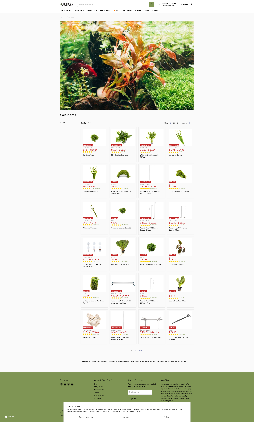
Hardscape (105, 10)
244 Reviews (153, 152)
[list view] (192, 123)
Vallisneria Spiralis (175, 155)
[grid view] (189, 123)
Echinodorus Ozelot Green (178, 301)
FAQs (147, 10)
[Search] (151, 4)
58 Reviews (124, 261)
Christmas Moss (88, 155)
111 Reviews (96, 188)
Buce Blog (127, 10)
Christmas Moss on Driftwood (179, 191)
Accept (126, 417)
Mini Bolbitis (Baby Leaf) (119, 155)
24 (171, 123)
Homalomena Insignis (176, 264)
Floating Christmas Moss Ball (150, 264)
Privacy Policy (136, 411)
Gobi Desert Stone (89, 337)
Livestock (78, 10)
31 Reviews (182, 297)
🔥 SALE (116, 10)
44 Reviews (153, 261)
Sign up (133, 399)
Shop (95, 384)
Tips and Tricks (99, 390)
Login (185, 4)
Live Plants (65, 10)
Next (140, 351)
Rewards (155, 10)
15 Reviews (153, 224)
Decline (166, 417)
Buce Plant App (99, 395)
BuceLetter (97, 398)
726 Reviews (125, 224)
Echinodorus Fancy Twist (120, 264)
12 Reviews (153, 334)
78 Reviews (95, 224)
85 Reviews (182, 188)
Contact (96, 393)
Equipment (91, 10)
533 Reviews (96, 152)
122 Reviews (182, 152)
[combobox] (113, 4)
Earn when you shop (168, 5)
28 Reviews (153, 297)
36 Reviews (182, 261)
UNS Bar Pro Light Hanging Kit (151, 337)
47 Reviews (124, 297)
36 (174, 123)
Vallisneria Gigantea (90, 228)
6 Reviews (182, 334)
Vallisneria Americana (90, 191)
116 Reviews (124, 188)
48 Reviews (182, 224)
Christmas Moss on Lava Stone (122, 228)
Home (62, 17)
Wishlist (138, 10)
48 (177, 123)
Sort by (83, 123)
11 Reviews (124, 334)
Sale (95, 401)
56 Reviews (95, 261)
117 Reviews (153, 188)
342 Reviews (125, 152)
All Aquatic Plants (99, 387)
